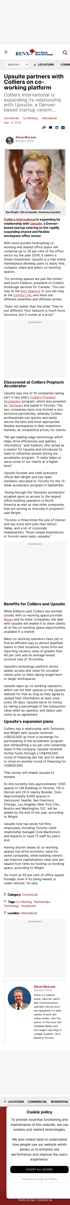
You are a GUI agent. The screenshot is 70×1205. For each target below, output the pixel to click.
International (49, 118)
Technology (11, 906)
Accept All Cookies (39, 1169)
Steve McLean (26, 137)
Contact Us (45, 1199)
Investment (28, 906)
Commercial (11, 118)
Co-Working (30, 118)
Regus (8, 619)
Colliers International (20, 219)
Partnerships (42, 902)
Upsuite (36, 223)
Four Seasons (30, 291)
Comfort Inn (22, 295)
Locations (45, 64)
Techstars (16, 405)
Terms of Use (26, 1199)
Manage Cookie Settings (39, 1179)
